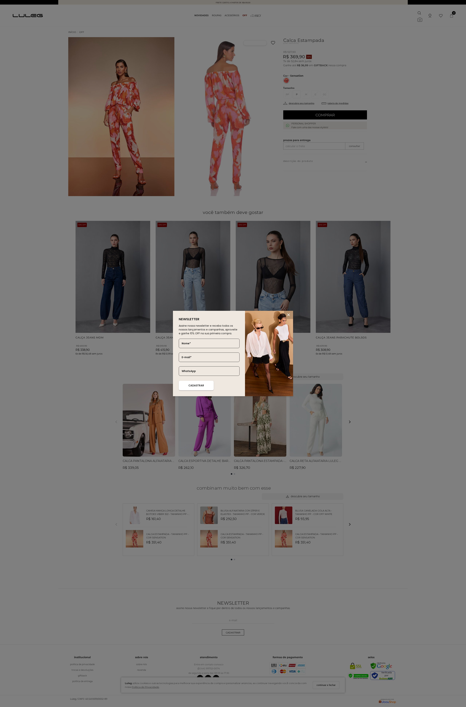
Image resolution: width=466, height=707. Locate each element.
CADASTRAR (196, 385)
